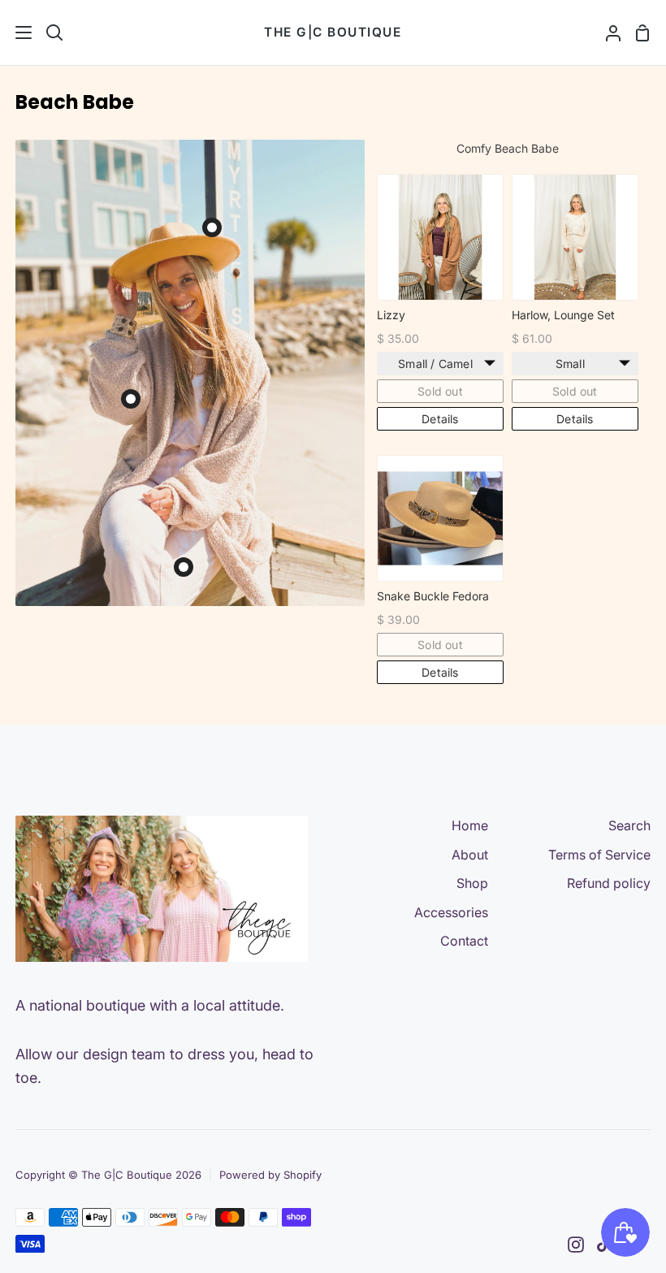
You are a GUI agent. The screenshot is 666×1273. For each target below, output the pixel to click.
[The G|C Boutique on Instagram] (576, 1244)
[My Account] (606, 32)
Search (629, 825)
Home (470, 825)
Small (570, 363)
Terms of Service (599, 855)
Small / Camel (435, 363)
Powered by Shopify (270, 1174)
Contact (464, 941)
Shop (472, 883)
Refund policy (609, 883)
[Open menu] (16, 32)
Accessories (451, 912)
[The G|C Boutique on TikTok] (603, 1244)
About (470, 855)
